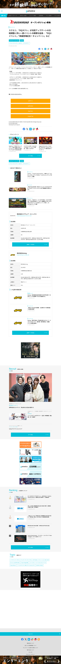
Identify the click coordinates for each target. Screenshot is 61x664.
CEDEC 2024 (46, 559)
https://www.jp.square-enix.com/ (23, 215)
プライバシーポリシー (30, 654)
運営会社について (30, 643)
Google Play (30, 116)
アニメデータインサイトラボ (26, 559)
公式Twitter (30, 106)
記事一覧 (3, 15)
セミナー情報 (32, 15)
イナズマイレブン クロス (14, 559)
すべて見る (30, 155)
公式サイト (30, 101)
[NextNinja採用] (30, 579)
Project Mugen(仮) (24, 562)
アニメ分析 (57, 15)
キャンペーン (12, 27)
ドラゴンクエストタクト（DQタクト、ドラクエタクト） (19, 43)
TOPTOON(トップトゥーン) (38, 559)
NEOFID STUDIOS (39, 565)
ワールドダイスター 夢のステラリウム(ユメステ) (26, 565)
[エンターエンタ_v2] (30, 350)
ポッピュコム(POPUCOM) (14, 562)
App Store (30, 111)
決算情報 (41, 15)
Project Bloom (13, 565)
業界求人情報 (23, 15)
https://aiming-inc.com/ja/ (22, 255)
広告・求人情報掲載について (30, 645)
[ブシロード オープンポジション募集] (30, 22)
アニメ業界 (48, 15)
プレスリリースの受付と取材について (30, 647)
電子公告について (30, 650)
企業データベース (12, 15)
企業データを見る (30, 244)
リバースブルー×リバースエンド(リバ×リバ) (38, 562)
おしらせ (30, 652)
